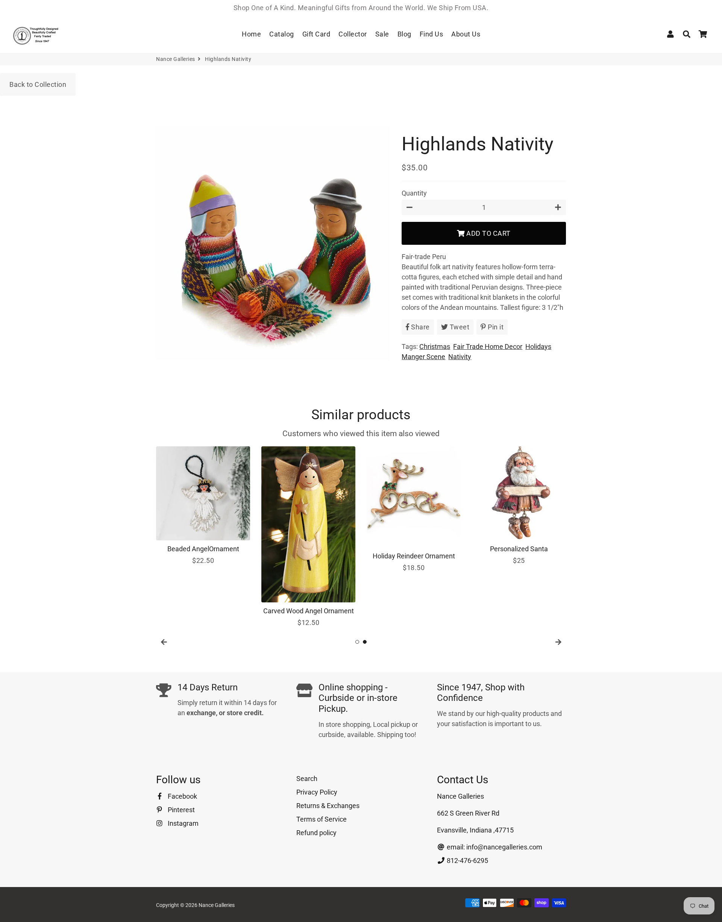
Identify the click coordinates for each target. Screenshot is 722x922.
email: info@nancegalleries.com (493, 847)
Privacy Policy (316, 792)
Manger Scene (423, 357)
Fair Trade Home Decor (487, 346)
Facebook (181, 796)
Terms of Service (321, 819)
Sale (382, 34)
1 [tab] (357, 642)
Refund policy (316, 833)
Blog (404, 34)
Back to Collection (37, 84)
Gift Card (316, 34)
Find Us (431, 34)
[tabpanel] (203, 506)
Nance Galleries (175, 59)
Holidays (538, 346)
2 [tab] (365, 642)
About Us (465, 34)
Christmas (434, 346)
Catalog (281, 34)
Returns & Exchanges (327, 806)
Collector (352, 34)
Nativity (459, 357)
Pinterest (180, 810)
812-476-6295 (466, 860)
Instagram (182, 823)
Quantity (414, 193)
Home (251, 34)
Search (306, 778)
